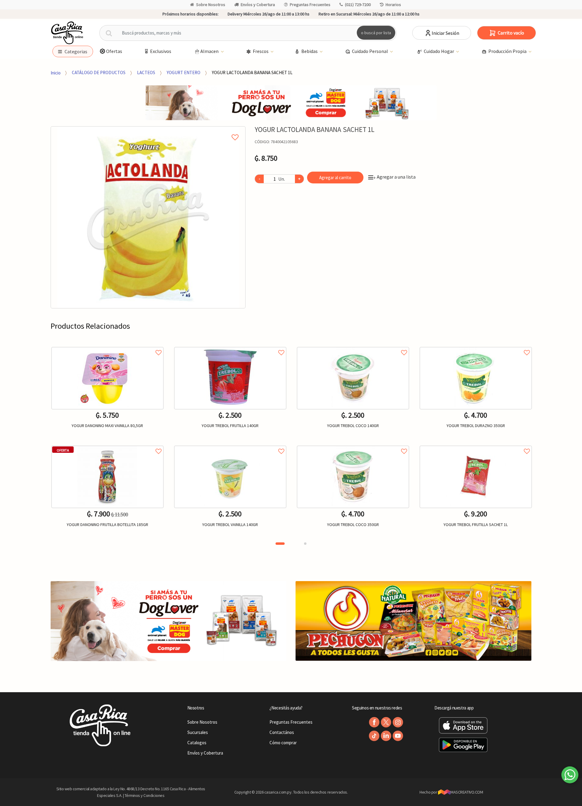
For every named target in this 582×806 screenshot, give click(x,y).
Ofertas (114, 51)
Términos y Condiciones (145, 795)
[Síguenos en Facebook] (374, 722)
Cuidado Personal (370, 51)
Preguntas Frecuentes (310, 4)
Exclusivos (160, 51)
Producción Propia (507, 51)
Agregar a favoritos (107, 345)
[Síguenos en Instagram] (398, 722)
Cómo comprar (283, 742)
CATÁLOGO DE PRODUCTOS (98, 72)
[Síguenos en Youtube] (398, 736)
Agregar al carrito (335, 177)
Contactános (281, 732)
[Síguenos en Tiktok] (374, 736)
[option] (148, 217)
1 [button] (280, 543)
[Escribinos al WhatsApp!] (569, 776)
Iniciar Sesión (445, 33)
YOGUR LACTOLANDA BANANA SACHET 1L (252, 72)
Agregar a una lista (394, 177)
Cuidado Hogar (439, 51)
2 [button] (305, 543)
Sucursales (197, 732)
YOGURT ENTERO (183, 72)
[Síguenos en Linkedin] (386, 736)
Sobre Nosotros (210, 4)
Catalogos (196, 742)
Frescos (261, 51)
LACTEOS (146, 72)
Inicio (56, 72)
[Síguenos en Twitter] (386, 722)
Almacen (209, 51)
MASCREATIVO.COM (466, 792)
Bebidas (310, 51)
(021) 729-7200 (358, 4)
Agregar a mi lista (148, 130)
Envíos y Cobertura (258, 4)
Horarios (393, 4)
